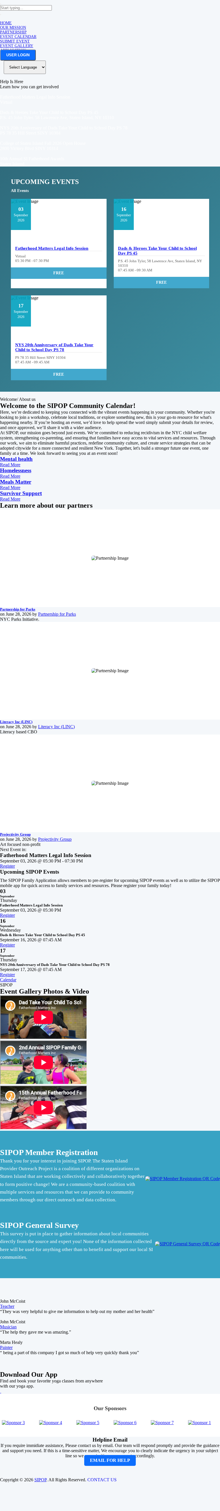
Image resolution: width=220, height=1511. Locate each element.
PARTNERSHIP (13, 32)
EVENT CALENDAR (18, 37)
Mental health (16, 459)
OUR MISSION (13, 27)
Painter (6, 1347)
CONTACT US (102, 1479)
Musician (8, 1326)
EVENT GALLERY (16, 46)
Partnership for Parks (17, 609)
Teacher (7, 1306)
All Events (20, 191)
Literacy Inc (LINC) (16, 722)
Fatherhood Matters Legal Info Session (51, 248)
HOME (6, 23)
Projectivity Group (15, 834)
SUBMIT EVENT (15, 41)
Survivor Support (21, 493)
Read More (10, 464)
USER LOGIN (18, 55)
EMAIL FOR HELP (110, 1460)
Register (7, 866)
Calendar (8, 979)
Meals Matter (15, 482)
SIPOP (40, 1479)
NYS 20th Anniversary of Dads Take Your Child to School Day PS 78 (54, 347)
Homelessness (15, 470)
